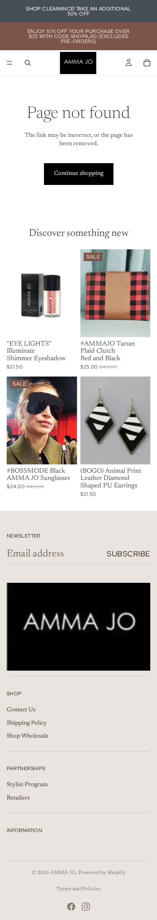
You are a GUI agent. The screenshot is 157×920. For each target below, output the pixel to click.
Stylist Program (27, 785)
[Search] (27, 63)
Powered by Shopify (102, 872)
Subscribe (128, 554)
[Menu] (9, 62)
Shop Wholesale (28, 736)
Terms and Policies (78, 889)
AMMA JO (63, 872)
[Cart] (147, 63)
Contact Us (21, 710)
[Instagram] (86, 907)
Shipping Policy (27, 723)
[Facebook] (71, 907)
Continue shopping (78, 174)
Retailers (18, 798)
